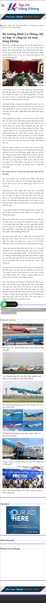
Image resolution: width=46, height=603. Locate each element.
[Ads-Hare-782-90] (23, 16)
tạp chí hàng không (9, 313)
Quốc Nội (11, 25)
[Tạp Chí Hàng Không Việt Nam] (23, 6)
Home (4, 25)
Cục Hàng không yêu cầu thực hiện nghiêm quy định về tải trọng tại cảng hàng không (21, 377)
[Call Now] (4, 304)
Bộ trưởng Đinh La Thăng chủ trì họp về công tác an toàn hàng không (22, 309)
